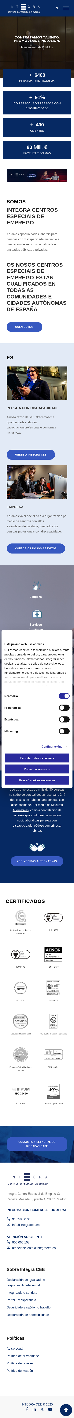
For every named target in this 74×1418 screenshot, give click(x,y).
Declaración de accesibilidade (28, 1315)
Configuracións (52, 746)
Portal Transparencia (21, 1300)
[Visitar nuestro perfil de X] (40, 1409)
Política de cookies (20, 1363)
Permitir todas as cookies (37, 758)
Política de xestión (20, 1371)
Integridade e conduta (22, 1292)
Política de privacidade (23, 1356)
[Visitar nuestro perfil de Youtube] (48, 1409)
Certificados (25, 901)
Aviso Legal (15, 1348)
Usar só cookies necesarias (37, 780)
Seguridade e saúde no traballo (28, 1307)
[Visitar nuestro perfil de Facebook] (25, 1409)
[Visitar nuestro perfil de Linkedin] (32, 1409)
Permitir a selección (37, 769)
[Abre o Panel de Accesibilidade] (66, 1410)
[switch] (64, 708)
